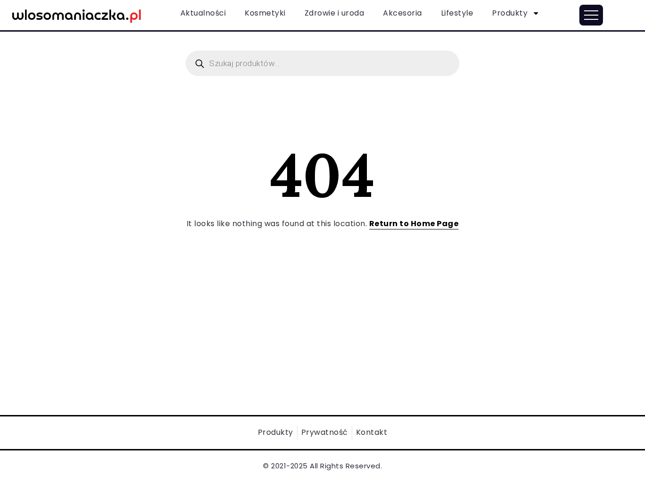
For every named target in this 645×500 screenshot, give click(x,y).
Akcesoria (402, 13)
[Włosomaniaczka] (76, 14)
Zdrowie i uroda (335, 13)
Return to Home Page (414, 223)
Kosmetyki (265, 13)
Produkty (509, 13)
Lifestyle (457, 13)
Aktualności (203, 13)
